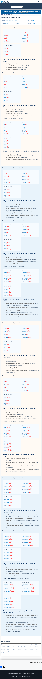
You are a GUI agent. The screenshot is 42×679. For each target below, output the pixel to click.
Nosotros (28, 673)
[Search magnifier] (22, 7)
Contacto (24, 673)
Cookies (20, 673)
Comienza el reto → (25, 12)
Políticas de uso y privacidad (13, 673)
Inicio (2, 14)
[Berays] (5, 1)
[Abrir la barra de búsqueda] (34, 1)
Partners (32, 673)
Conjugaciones (7, 14)
